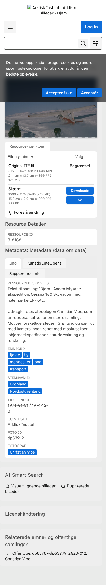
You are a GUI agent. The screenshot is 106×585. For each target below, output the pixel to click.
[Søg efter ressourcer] (83, 43)
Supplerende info (25, 273)
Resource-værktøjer (27, 146)
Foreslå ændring (28, 212)
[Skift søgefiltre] (96, 43)
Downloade (80, 190)
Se (80, 199)
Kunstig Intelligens (44, 263)
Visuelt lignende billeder (33, 486)
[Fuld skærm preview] (51, 108)
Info (13, 263)
